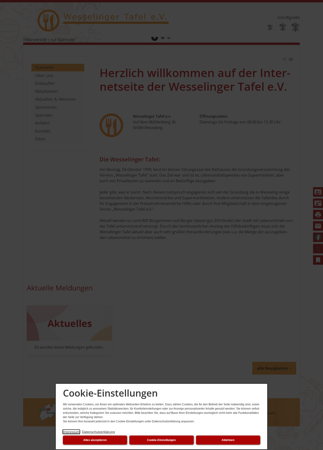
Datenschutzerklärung (98, 432)
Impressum (71, 432)
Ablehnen (228, 440)
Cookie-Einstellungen (161, 440)
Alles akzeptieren (95, 440)
